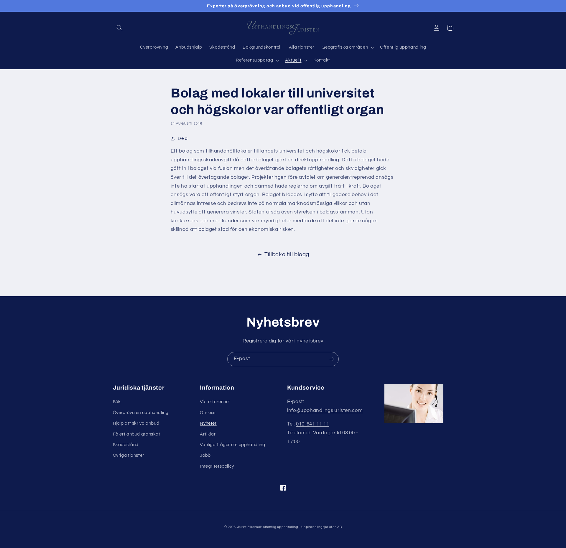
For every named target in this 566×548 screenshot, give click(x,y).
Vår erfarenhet (215, 402)
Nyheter (208, 423)
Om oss (207, 412)
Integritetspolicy (217, 466)
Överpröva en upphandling (141, 412)
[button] (119, 27)
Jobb (205, 455)
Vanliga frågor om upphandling (232, 445)
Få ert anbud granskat (136, 434)
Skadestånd (126, 445)
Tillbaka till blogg (286, 254)
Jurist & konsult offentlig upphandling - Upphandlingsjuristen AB (289, 527)
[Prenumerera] (331, 359)
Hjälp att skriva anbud (136, 423)
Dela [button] (183, 138)
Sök (117, 402)
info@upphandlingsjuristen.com (325, 410)
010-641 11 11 (312, 424)
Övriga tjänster (128, 455)
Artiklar (207, 434)
